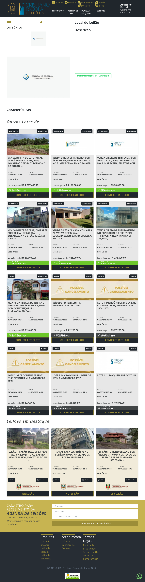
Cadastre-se (68, 545)
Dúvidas (66, 541)
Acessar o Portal (126, 6)
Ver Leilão (28, 493)
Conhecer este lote (28, 195)
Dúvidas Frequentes (87, 12)
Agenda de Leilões (73, 12)
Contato (101, 11)
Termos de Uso (91, 552)
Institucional (58, 11)
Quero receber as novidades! (95, 523)
